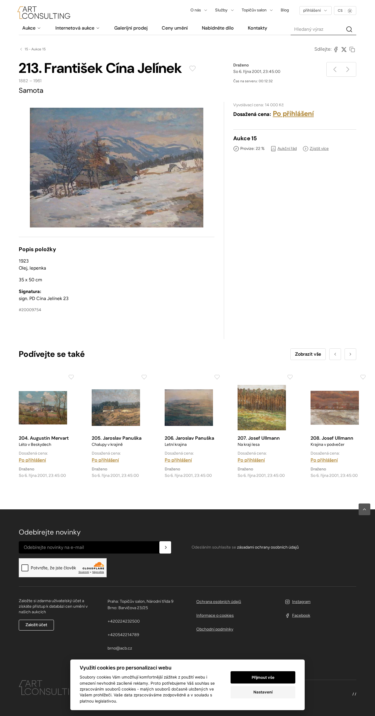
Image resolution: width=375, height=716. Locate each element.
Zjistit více (319, 148)
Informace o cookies (215, 615)
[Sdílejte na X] (344, 49)
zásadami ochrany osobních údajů (268, 547)
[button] (364, 509)
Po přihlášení (293, 113)
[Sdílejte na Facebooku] (336, 49)
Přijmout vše (263, 677)
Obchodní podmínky (214, 629)
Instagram (301, 601)
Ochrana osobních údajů (218, 601)
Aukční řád (287, 148)
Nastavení (262, 692)
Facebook (301, 615)
